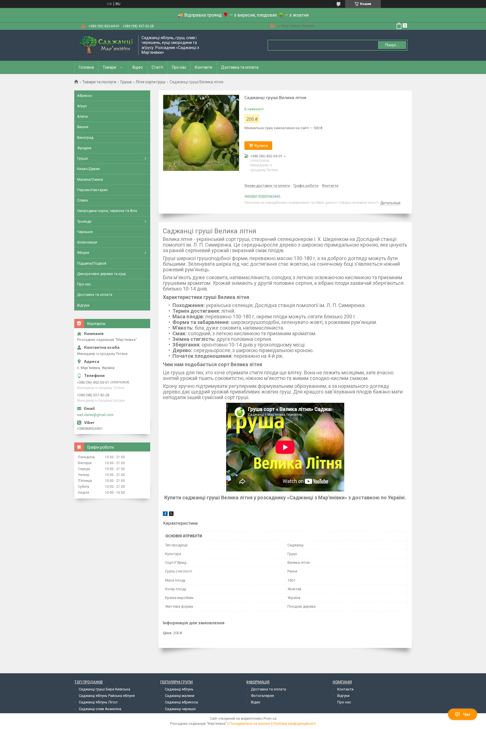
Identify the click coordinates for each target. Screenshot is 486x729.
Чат (466, 714)
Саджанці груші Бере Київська (104, 689)
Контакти (203, 67)
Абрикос (84, 95)
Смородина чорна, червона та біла (107, 211)
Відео (137, 67)
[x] (171, 515)
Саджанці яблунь (179, 689)
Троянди (84, 221)
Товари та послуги (99, 82)
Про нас (179, 67)
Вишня (82, 127)
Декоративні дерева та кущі (101, 274)
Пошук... (392, 45)
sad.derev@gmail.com (95, 415)
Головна (86, 67)
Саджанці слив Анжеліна (100, 709)
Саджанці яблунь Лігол (98, 702)
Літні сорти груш (150, 82)
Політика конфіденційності (294, 724)
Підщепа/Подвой (91, 263)
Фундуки (84, 148)
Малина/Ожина (90, 179)
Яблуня (83, 253)
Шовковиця (87, 242)
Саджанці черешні (180, 709)
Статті (157, 67)
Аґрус (82, 106)
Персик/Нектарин (92, 190)
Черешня (85, 232)
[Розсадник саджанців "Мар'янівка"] (106, 45)
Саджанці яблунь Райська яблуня (107, 696)
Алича (82, 116)
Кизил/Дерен (88, 169)
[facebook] (165, 515)
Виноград (85, 137)
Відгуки (83, 305)
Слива (82, 200)
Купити (261, 145)
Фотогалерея (262, 696)
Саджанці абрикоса (181, 702)
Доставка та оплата (239, 67)
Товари (109, 67)
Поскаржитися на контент (250, 724)
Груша (126, 82)
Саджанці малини (179, 696)
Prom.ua (270, 719)
